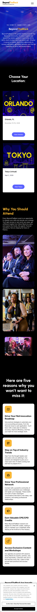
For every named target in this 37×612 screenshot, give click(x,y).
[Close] (34, 586)
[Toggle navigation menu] (32, 3)
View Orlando (18, 134)
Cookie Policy (9, 599)
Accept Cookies (18, 608)
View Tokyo (18, 187)
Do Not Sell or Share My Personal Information (18, 603)
